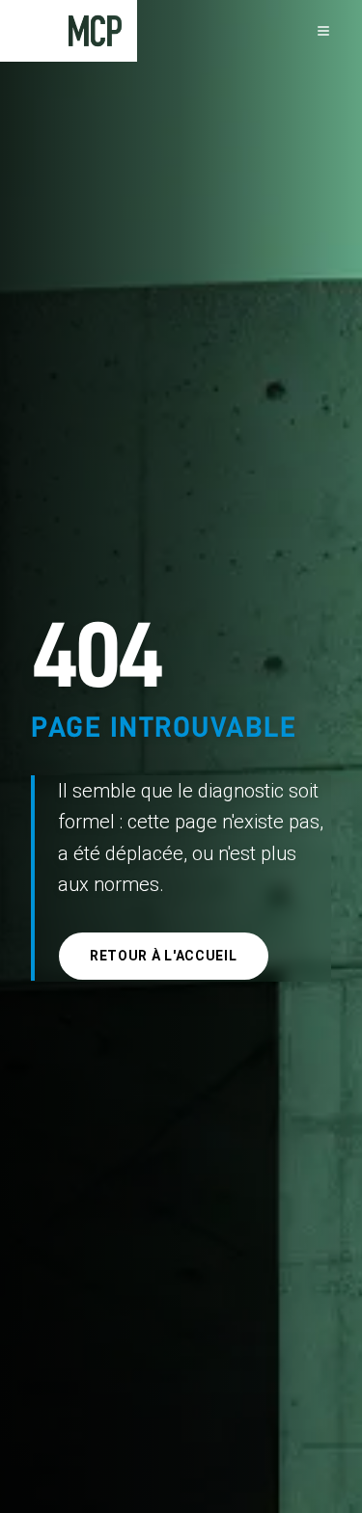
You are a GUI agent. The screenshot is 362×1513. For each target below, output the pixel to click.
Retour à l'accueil (163, 955)
